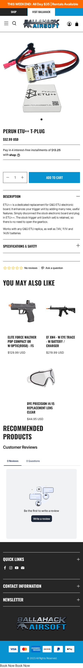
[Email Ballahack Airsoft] (23, 568)
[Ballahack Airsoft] (41, 23)
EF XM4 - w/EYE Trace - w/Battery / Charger (60, 341)
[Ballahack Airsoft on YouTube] (17, 568)
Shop (14, 12)
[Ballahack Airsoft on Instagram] (11, 568)
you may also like (29, 282)
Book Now (7, 666)
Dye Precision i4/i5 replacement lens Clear (40, 407)
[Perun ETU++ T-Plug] (41, 77)
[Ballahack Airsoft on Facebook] (5, 568)
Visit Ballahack (41, 12)
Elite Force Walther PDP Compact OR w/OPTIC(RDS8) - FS (22, 341)
